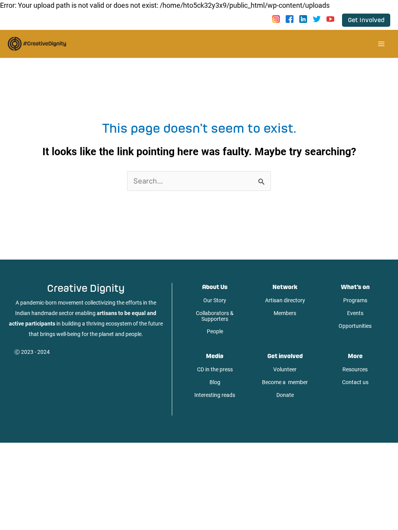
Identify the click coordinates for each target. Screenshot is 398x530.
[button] (366, 20)
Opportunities (355, 326)
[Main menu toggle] (381, 44)
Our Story (214, 300)
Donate (285, 395)
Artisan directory (285, 300)
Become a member (285, 382)
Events (355, 313)
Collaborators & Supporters (215, 316)
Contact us (355, 382)
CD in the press (215, 369)
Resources (355, 369)
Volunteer (285, 369)
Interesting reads (214, 395)
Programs (355, 300)
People (215, 331)
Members (285, 313)
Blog (214, 382)
